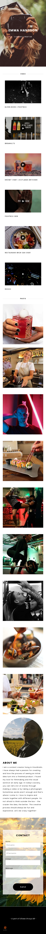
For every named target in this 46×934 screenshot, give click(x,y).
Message (9, 868)
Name (8, 841)
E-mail (8, 859)
